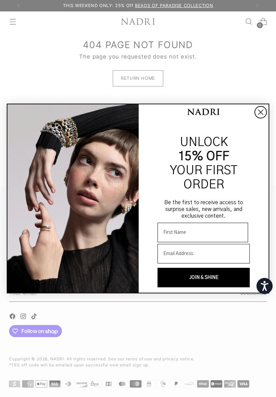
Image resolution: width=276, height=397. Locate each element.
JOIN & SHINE (203, 277)
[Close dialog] (261, 112)
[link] (203, 112)
